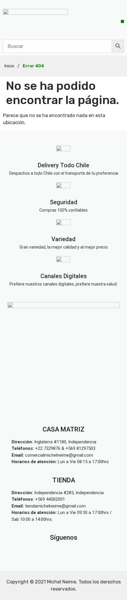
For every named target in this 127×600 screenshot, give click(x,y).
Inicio (9, 66)
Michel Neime (61, 582)
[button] (122, 21)
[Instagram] (49, 551)
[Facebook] (77, 551)
